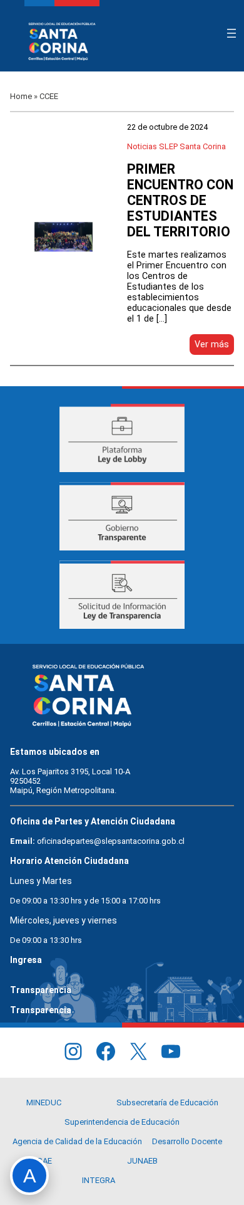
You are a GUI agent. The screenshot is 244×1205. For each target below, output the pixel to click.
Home (21, 96)
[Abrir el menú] (231, 33)
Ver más (214, 347)
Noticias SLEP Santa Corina (176, 146)
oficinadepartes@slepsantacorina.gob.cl (111, 841)
